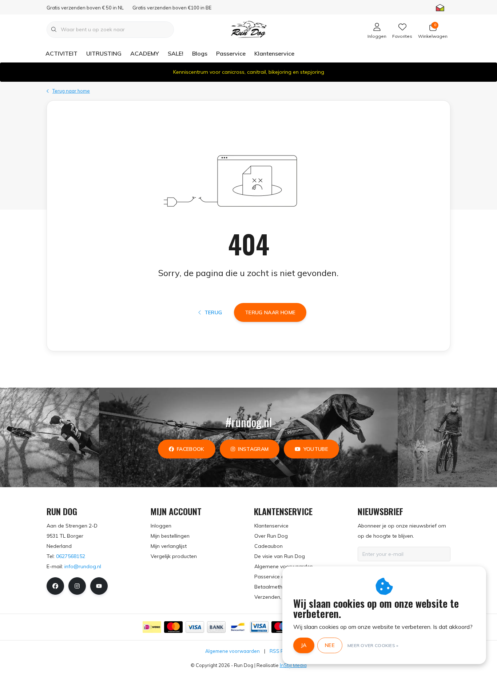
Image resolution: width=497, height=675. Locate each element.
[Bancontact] (237, 627)
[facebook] (55, 586)
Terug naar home (270, 312)
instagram (253, 449)
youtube (315, 449)
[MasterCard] (173, 627)
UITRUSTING (104, 53)
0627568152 (70, 556)
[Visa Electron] (259, 627)
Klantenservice (274, 53)
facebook (190, 449)
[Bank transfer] (216, 627)
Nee (330, 645)
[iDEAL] (152, 627)
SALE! (175, 53)
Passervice (231, 53)
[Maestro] (280, 627)
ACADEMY (144, 53)
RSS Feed (281, 651)
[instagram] (77, 586)
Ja (304, 645)
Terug (213, 312)
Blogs (199, 53)
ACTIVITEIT (61, 53)
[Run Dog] (248, 28)
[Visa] (195, 627)
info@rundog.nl (82, 566)
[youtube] (99, 586)
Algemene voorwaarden (232, 651)
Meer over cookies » (373, 645)
